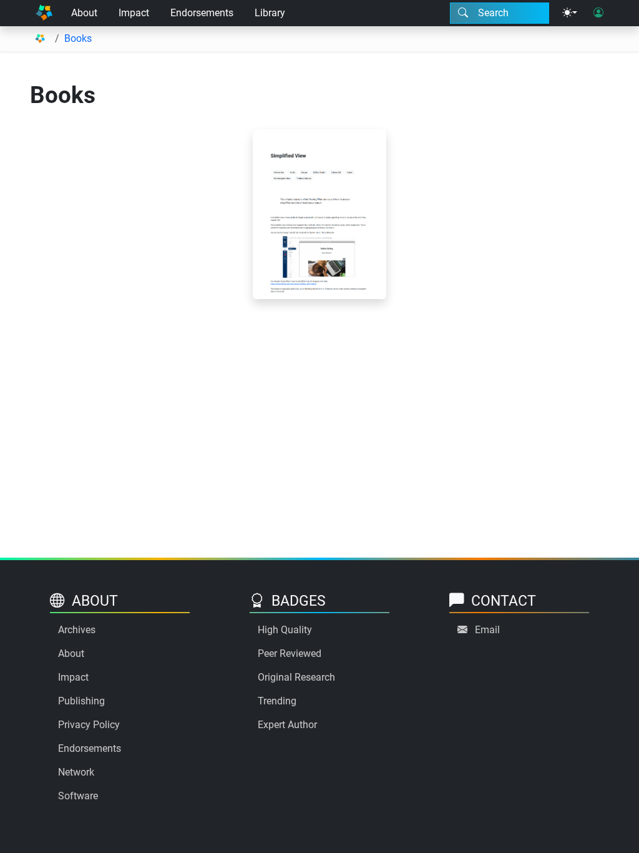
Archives (76, 630)
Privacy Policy (89, 725)
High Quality (285, 630)
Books (78, 38)
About (84, 13)
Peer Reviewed (289, 653)
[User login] (598, 13)
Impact (134, 13)
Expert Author (287, 725)
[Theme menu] (569, 13)
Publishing (81, 701)
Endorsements (201, 13)
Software (78, 796)
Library (270, 13)
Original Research (296, 677)
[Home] (44, 13)
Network (76, 772)
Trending (277, 701)
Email (487, 630)
